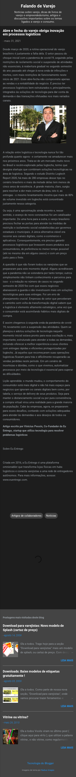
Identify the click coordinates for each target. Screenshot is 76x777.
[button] (71, 31)
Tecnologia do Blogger (40, 763)
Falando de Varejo (38, 6)
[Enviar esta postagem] (12, 508)
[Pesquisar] (71, 7)
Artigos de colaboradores (26, 515)
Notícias (51, 515)
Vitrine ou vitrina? (15, 717)
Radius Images (47, 770)
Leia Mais (67, 660)
